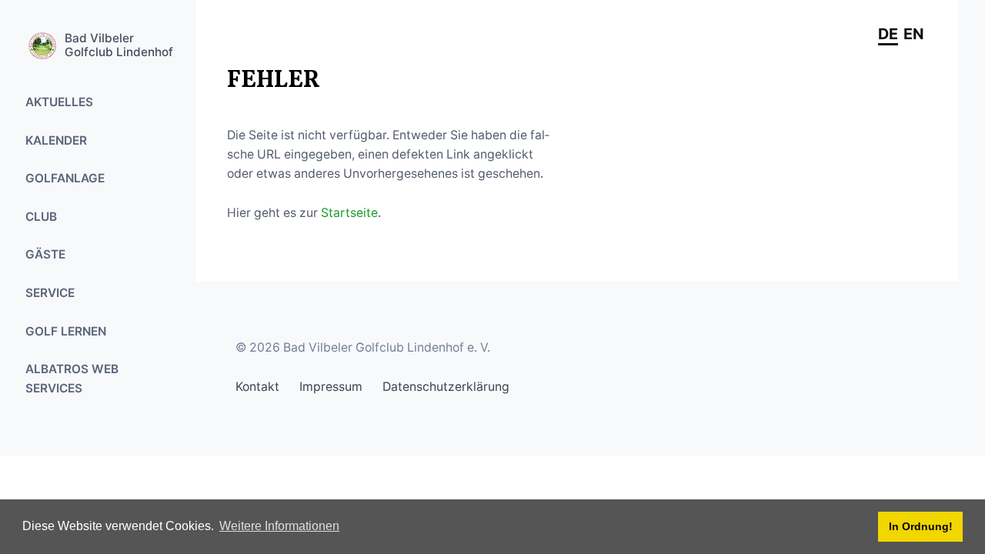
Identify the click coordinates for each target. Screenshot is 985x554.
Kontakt (257, 386)
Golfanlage (65, 178)
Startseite (349, 212)
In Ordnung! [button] (921, 526)
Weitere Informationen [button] (279, 525)
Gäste (45, 254)
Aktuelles (59, 102)
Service (50, 292)
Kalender (56, 140)
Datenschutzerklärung (445, 386)
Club (41, 216)
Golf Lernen (65, 331)
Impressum (330, 386)
